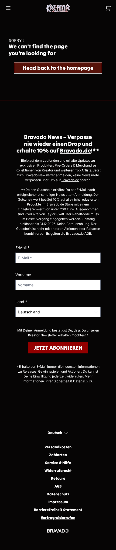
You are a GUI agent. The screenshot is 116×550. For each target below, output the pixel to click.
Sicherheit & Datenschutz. (73, 381)
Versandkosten (58, 447)
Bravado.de (75, 150)
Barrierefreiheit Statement (58, 509)
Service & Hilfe (58, 462)
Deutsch (54, 432)
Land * (21, 301)
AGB (87, 233)
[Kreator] (58, 8)
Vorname (23, 274)
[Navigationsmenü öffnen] (8, 8)
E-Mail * (22, 247)
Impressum (58, 501)
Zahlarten (58, 454)
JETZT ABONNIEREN (58, 347)
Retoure (58, 478)
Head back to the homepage (58, 67)
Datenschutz (58, 494)
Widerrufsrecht (58, 470)
